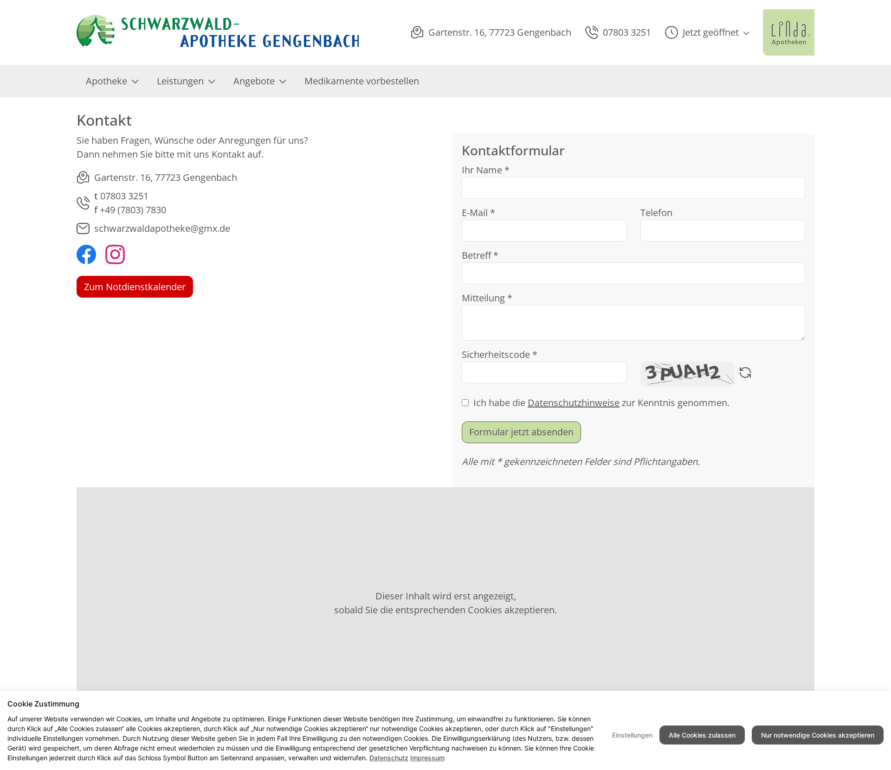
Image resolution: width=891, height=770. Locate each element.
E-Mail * (478, 212)
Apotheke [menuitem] (106, 81)
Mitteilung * (487, 298)
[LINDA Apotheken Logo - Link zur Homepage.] (788, 32)
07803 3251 (124, 196)
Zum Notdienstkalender (135, 286)
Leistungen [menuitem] (180, 81)
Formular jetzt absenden (521, 432)
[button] (707, 32)
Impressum (427, 758)
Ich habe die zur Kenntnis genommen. (601, 402)
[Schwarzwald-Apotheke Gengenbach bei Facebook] (86, 256)
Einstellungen (632, 735)
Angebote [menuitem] (254, 81)
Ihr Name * (486, 170)
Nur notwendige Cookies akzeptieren (817, 735)
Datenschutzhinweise (574, 402)
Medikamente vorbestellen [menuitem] (361, 81)
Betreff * (480, 255)
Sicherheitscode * (499, 354)
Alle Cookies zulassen (702, 735)
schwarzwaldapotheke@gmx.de (162, 228)
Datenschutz (388, 758)
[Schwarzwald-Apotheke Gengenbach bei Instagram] (115, 256)
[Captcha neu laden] (745, 374)
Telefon (656, 212)
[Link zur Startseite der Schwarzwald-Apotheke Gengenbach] (219, 32)
